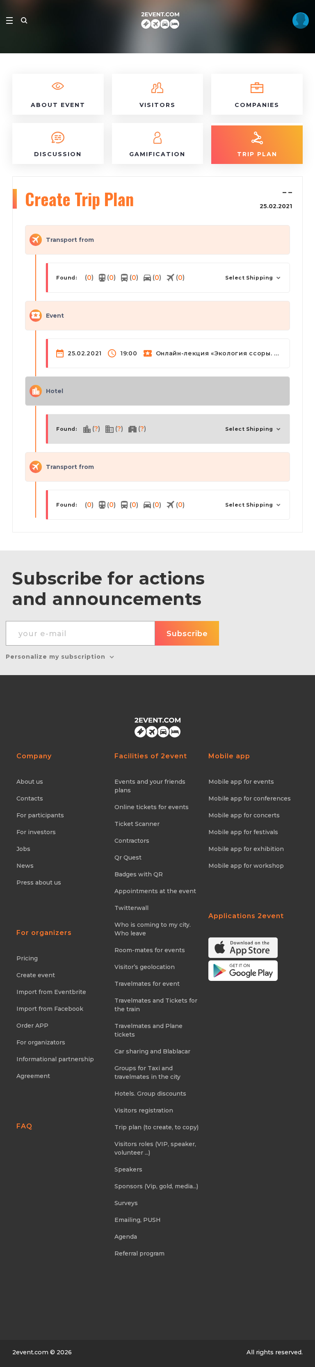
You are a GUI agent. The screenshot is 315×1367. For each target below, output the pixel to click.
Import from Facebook (49, 1008)
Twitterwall (131, 908)
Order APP (32, 1025)
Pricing (27, 958)
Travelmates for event (147, 983)
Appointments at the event (155, 891)
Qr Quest (128, 857)
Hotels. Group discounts (150, 1093)
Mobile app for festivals (243, 832)
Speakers (128, 1169)
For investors (36, 832)
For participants (40, 815)
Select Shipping (249, 278)
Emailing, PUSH (137, 1220)
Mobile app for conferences (249, 798)
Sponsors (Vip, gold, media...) (156, 1186)
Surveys (126, 1203)
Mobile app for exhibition (246, 849)
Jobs (23, 849)
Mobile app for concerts (244, 815)
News (25, 865)
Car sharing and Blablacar (152, 1051)
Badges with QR (138, 874)
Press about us (38, 882)
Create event (35, 975)
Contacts (29, 798)
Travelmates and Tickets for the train (155, 1005)
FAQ (24, 1126)
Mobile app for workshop (246, 865)
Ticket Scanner (137, 824)
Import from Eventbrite (51, 992)
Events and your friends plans (149, 786)
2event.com (30, 1352)
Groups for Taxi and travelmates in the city (147, 1072)
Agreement (33, 1076)
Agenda (125, 1236)
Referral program (139, 1253)
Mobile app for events (241, 781)
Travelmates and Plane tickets (148, 1030)
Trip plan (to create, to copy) (156, 1127)
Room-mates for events (149, 950)
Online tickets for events (151, 807)
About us (29, 781)
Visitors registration (143, 1110)
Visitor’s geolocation (144, 967)
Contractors (131, 840)
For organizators (40, 1042)
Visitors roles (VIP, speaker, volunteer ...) (155, 1148)
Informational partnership (55, 1059)
